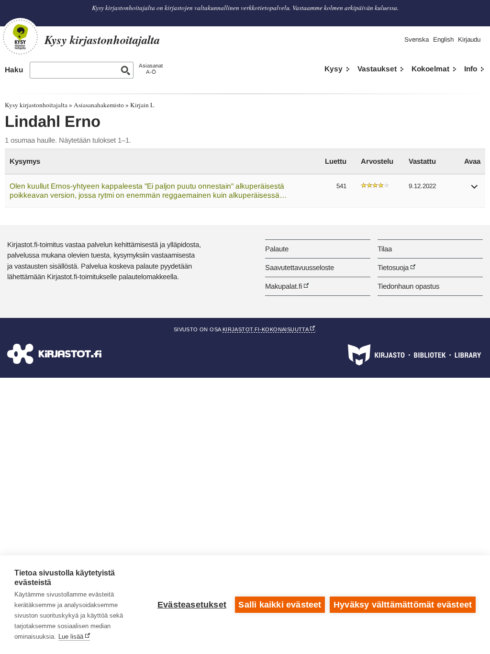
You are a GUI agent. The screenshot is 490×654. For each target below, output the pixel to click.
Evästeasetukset (191, 604)
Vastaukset (377, 69)
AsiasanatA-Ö (151, 69)
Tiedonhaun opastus (408, 286)
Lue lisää (70, 636)
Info (470, 69)
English (443, 39)
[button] (474, 189)
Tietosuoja (393, 267)
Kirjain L (142, 105)
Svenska (416, 39)
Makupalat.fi (283, 286)
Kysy (333, 69)
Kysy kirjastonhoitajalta (36, 105)
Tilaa (385, 249)
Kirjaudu (469, 39)
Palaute (277, 249)
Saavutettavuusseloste (299, 267)
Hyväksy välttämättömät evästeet (403, 604)
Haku (14, 70)
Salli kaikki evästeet (279, 604)
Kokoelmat (430, 69)
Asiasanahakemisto (99, 105)
